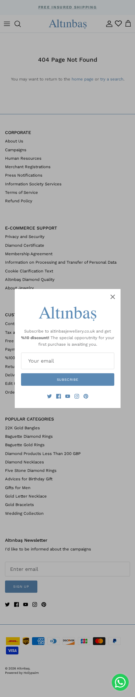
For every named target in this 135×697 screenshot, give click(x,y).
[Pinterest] (86, 396)
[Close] (113, 297)
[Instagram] (76, 396)
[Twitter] (49, 396)
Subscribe (67, 380)
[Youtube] (67, 396)
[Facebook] (58, 396)
